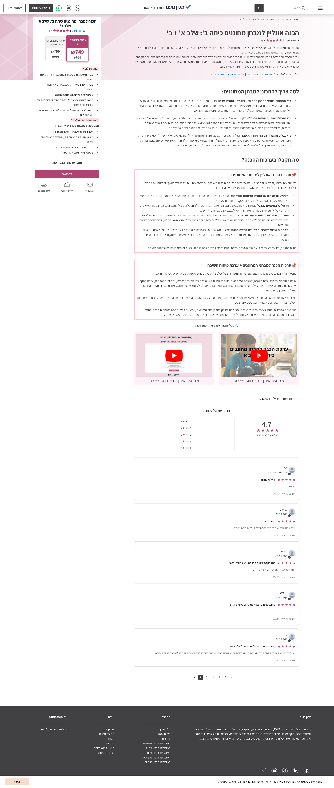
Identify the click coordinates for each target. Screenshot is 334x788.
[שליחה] (259, 8)
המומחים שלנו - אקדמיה (156, 757)
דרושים (166, 739)
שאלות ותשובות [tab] (269, 399)
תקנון (111, 739)
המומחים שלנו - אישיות (157, 762)
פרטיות (110, 743)
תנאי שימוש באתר (104, 748)
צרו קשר (109, 729)
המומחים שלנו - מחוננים (156, 743)
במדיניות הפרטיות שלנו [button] (229, 781)
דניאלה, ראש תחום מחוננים (259, 74)
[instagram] (263, 770)
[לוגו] (178, 7)
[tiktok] (285, 770)
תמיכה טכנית (106, 734)
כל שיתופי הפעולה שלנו (52, 729)
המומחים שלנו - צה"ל (158, 748)
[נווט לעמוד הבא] (194, 677)
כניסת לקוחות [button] (41, 8)
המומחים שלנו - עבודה (157, 753)
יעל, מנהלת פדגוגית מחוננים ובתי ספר (226, 74)
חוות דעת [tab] (288, 399)
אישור (17, 781)
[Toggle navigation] (317, 8)
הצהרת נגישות (106, 753)
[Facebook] (306, 770)
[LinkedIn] (296, 770)
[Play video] (259, 355)
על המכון (165, 729)
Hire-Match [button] (14, 8)
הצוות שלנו (164, 734)
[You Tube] (274, 770)
